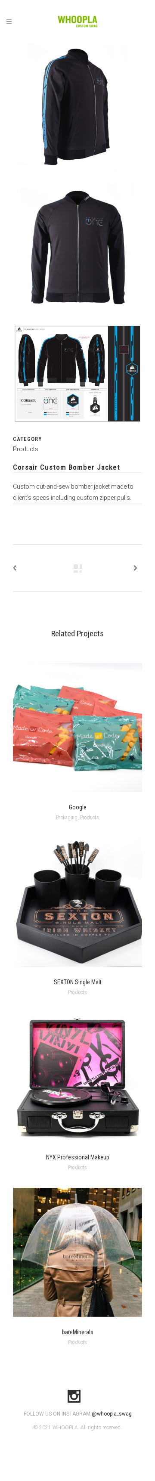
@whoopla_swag (112, 1414)
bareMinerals (77, 1332)
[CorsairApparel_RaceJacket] (77, 429)
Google (78, 807)
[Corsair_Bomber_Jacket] (77, 318)
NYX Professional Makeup (77, 1157)
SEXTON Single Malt (78, 982)
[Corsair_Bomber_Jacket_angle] (77, 177)
